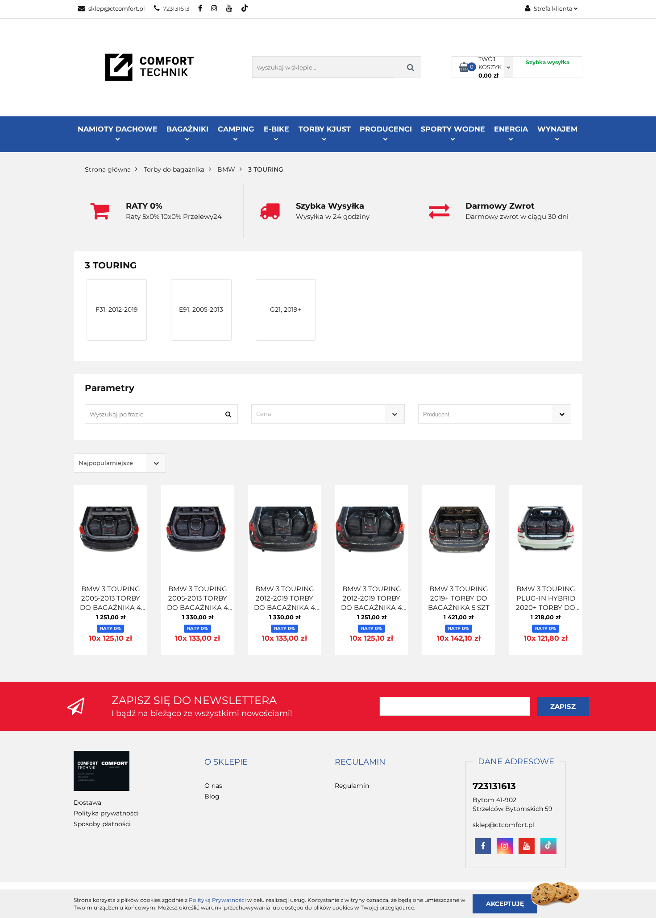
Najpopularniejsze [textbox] (106, 462)
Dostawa (87, 803)
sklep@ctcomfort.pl (116, 8)
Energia (511, 129)
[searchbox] (482, 415)
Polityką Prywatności (217, 900)
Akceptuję (505, 903)
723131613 (176, 8)
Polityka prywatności (106, 813)
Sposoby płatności (102, 824)
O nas (213, 786)
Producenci (386, 129)
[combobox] (327, 414)
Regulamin (352, 786)
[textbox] (320, 414)
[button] (226, 762)
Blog (212, 796)
